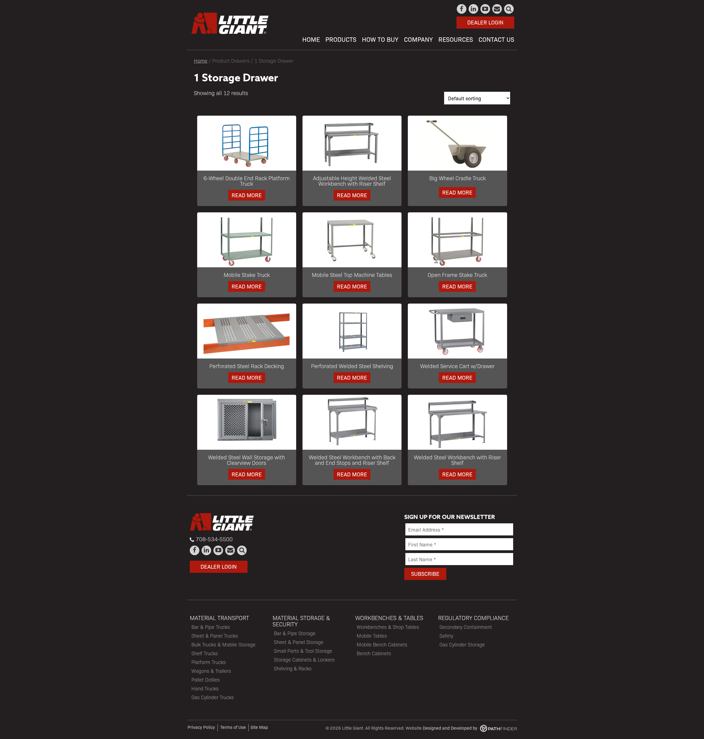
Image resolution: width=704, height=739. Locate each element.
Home (200, 60)
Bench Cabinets (374, 653)
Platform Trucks (208, 662)
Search (509, 9)
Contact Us (497, 9)
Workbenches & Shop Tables (388, 627)
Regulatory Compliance (473, 617)
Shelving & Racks (293, 668)
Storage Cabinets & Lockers (304, 659)
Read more (247, 195)
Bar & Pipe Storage (294, 633)
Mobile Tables (372, 635)
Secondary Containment (465, 627)
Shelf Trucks (204, 653)
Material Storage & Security (301, 621)
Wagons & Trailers (211, 671)
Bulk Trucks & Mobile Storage (223, 644)
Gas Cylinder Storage (462, 644)
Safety (446, 635)
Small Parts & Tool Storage (303, 651)
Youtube (485, 9)
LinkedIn (474, 9)
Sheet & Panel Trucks (214, 635)
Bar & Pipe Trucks (210, 627)
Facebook (462, 9)
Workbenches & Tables (389, 617)
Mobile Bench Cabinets (382, 644)
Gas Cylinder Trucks (212, 697)
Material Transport (219, 617)
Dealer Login (485, 22)
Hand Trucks (205, 688)
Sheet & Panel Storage (298, 642)
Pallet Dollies (205, 679)
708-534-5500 (214, 539)
